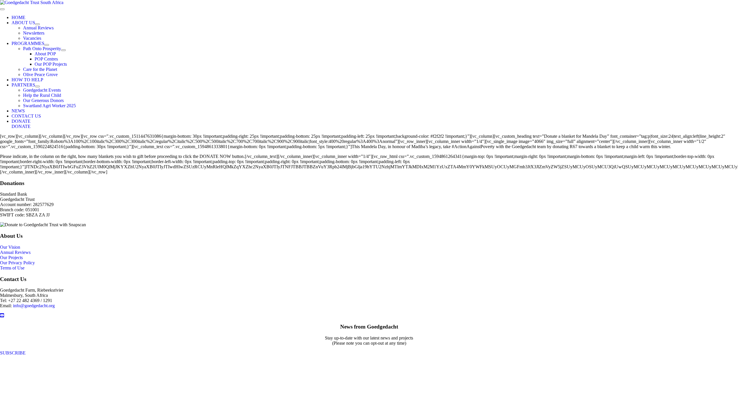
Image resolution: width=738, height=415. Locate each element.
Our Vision (10, 247)
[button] (375, 121)
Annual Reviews (15, 252)
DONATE (21, 126)
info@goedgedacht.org (34, 305)
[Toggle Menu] (37, 24)
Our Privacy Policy (17, 262)
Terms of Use (12, 267)
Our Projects (11, 257)
